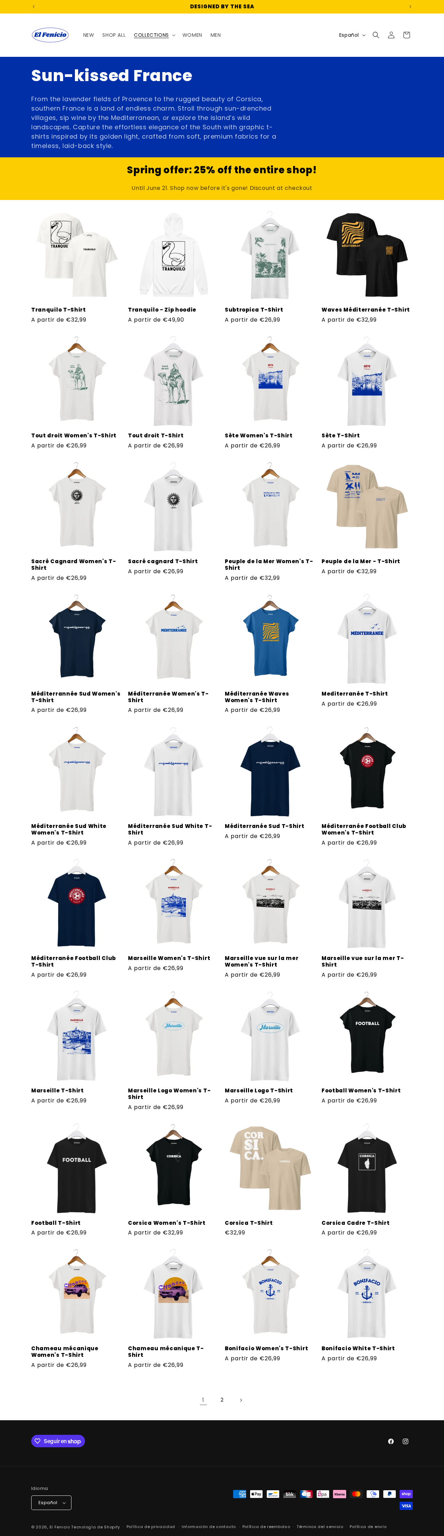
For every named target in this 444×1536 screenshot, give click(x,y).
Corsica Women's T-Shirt (167, 1223)
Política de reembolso (266, 1526)
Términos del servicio (320, 1526)
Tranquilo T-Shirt (58, 310)
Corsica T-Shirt (249, 1223)
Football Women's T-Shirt (361, 1091)
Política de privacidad (151, 1526)
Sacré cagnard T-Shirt (163, 561)
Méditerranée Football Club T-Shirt (73, 961)
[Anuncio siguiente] (410, 6)
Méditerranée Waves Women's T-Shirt (257, 697)
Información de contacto (209, 1526)
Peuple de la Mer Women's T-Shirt (269, 564)
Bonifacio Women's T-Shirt (266, 1348)
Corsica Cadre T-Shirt (356, 1223)
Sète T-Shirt (341, 436)
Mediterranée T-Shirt (355, 694)
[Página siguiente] (240, 1400)
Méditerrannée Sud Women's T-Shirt (75, 697)
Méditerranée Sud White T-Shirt (170, 829)
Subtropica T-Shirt (254, 310)
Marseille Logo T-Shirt (259, 1091)
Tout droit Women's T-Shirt (74, 436)
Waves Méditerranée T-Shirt (366, 310)
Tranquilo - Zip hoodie (162, 310)
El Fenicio (60, 1527)
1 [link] (203, 1400)
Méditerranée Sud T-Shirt (265, 826)
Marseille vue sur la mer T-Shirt (363, 961)
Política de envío (368, 1526)
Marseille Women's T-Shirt (169, 958)
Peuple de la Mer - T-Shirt (361, 561)
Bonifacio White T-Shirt (358, 1348)
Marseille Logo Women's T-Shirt (169, 1094)
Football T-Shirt (56, 1223)
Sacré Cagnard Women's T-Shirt (73, 564)
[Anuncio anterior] (33, 6)
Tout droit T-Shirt (155, 436)
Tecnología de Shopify (95, 1527)
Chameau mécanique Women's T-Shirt (65, 1352)
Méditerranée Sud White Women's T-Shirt (68, 829)
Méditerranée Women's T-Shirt (168, 697)
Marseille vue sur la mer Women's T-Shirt (262, 961)
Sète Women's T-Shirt (259, 436)
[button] (154, 35)
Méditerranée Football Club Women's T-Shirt (364, 829)
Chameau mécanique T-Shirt (166, 1352)
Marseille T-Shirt (57, 1091)
